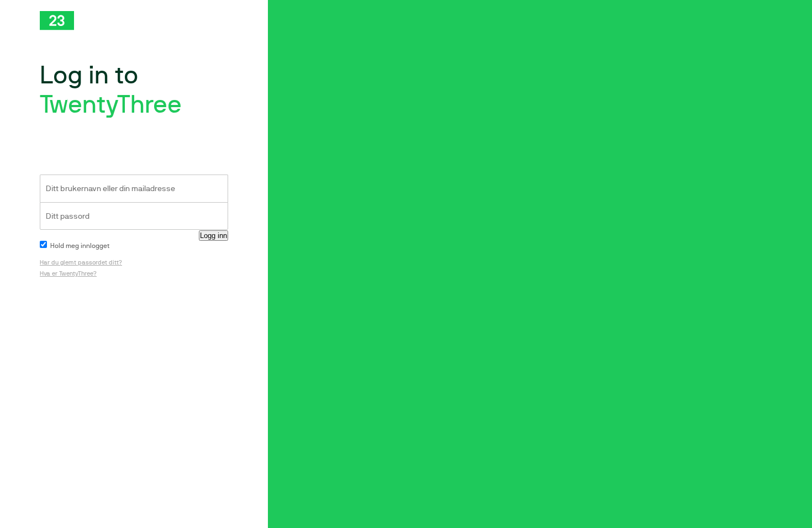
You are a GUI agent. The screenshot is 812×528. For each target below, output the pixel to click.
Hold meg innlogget (79, 246)
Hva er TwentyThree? (68, 273)
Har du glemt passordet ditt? (81, 262)
